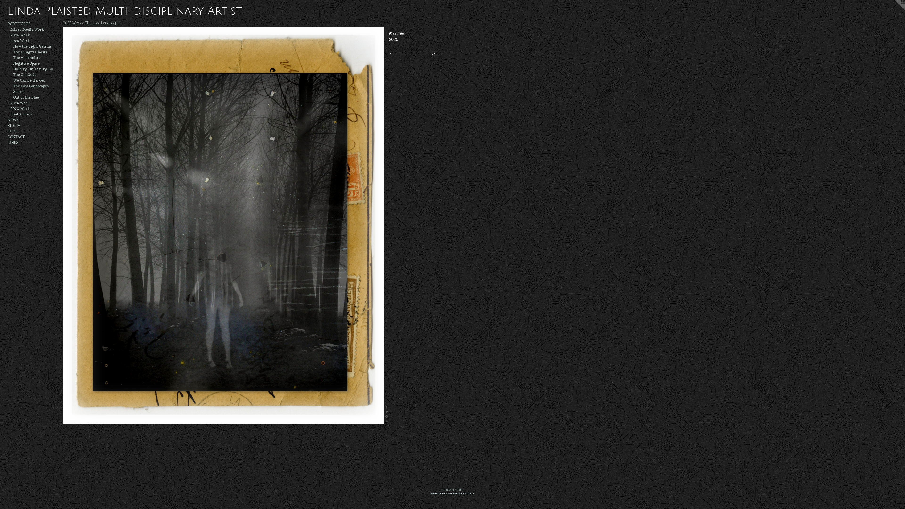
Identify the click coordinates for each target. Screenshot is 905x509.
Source (19, 92)
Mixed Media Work (27, 29)
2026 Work (20, 35)
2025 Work (20, 41)
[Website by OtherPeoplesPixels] (895, 9)
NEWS (13, 120)
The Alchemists (26, 58)
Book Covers (21, 114)
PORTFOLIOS (19, 24)
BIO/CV (14, 125)
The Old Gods (24, 75)
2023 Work (20, 109)
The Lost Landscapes (31, 86)
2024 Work (19, 103)
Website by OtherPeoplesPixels (453, 493)
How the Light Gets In (32, 46)
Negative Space (26, 63)
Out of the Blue (26, 97)
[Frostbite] (223, 225)
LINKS (13, 142)
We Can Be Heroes (29, 80)
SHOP (12, 131)
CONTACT (16, 137)
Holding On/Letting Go (33, 69)
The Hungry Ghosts (30, 52)
